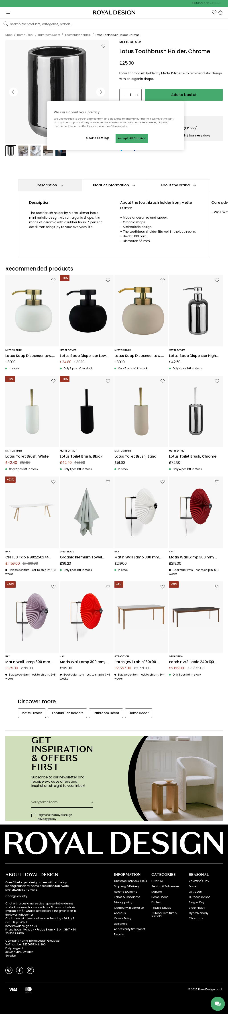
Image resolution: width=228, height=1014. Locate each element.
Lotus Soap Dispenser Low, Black (83, 356)
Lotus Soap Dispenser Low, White (28, 356)
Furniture (157, 881)
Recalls (119, 934)
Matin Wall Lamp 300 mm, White (137, 557)
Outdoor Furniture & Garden (164, 914)
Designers (120, 923)
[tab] (50, 185)
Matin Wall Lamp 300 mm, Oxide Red (191, 557)
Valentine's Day (199, 881)
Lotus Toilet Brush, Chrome (192, 456)
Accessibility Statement (129, 929)
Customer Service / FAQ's (130, 881)
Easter (193, 886)
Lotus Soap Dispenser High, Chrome (193, 356)
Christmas (196, 918)
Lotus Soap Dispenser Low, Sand (137, 356)
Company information (129, 907)
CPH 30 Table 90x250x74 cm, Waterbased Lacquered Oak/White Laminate (30, 557)
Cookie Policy (122, 918)
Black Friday (197, 907)
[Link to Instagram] (30, 970)
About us (120, 913)
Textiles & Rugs (161, 907)
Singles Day (196, 902)
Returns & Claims (125, 891)
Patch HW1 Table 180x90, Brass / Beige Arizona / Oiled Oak (139, 662)
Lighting (156, 891)
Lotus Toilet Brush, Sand (135, 456)
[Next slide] (100, 92)
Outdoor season (199, 897)
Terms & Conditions (127, 897)
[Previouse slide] (13, 92)
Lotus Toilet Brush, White (27, 456)
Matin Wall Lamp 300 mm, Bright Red (82, 662)
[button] (214, 12)
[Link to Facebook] (19, 970)
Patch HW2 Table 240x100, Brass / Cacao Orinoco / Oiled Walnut (192, 662)
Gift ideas (195, 891)
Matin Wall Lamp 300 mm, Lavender (28, 662)
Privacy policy (123, 902)
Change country (16, 896)
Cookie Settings (98, 138)
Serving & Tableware (165, 886)
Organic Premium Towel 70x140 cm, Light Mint (81, 557)
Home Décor (159, 897)
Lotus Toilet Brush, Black (81, 456)
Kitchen (156, 902)
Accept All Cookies (131, 138)
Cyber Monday (198, 913)
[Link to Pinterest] (8, 970)
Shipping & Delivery (126, 886)
